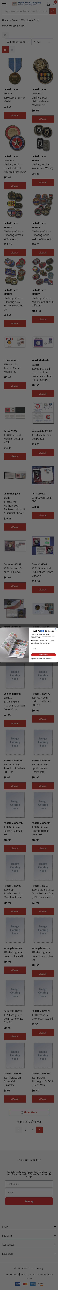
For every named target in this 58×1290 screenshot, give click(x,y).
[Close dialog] (56, 629)
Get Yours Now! (43, 655)
